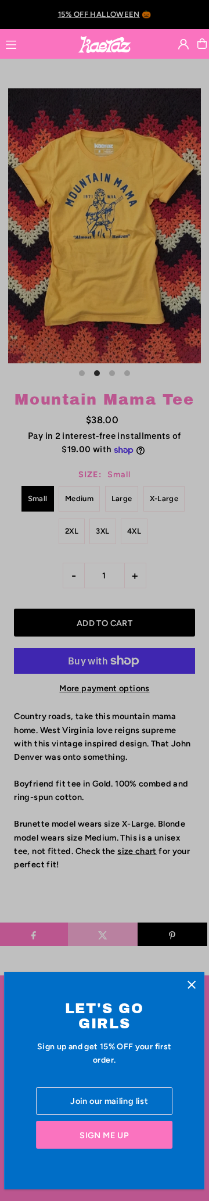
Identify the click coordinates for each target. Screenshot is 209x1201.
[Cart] (202, 43)
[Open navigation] (36, 43)
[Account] (183, 44)
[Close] (192, 985)
